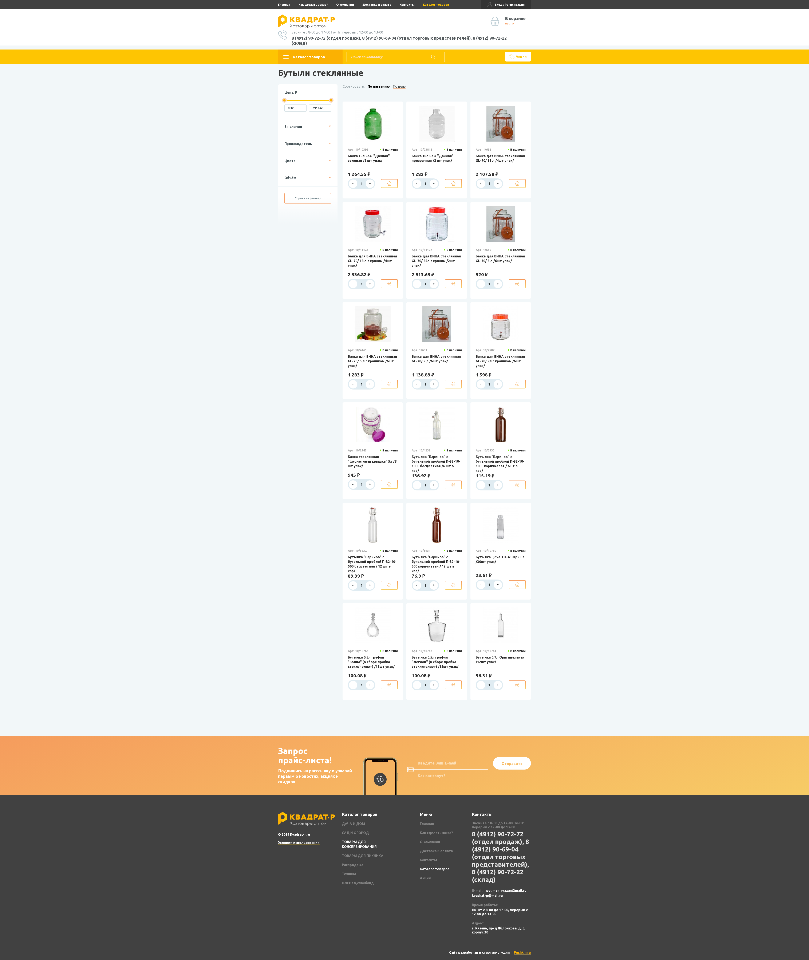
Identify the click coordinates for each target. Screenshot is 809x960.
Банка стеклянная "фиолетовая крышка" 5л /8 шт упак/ (372, 461)
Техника (349, 874)
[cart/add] (389, 183)
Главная (284, 4)
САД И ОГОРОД (355, 833)
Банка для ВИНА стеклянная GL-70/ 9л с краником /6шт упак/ (500, 361)
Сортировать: (353, 86)
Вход (498, 4)
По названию (379, 86)
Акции (521, 56)
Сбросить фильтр (308, 198)
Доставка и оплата (376, 4)
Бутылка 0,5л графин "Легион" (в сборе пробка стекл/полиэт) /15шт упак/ (435, 661)
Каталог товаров (436, 4)
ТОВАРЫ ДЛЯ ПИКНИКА (362, 856)
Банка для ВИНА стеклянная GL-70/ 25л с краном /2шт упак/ (436, 260)
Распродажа (352, 865)
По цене (399, 86)
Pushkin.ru (522, 952)
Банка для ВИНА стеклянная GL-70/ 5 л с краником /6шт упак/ (372, 361)
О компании (345, 4)
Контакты (407, 4)
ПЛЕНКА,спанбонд (358, 883)
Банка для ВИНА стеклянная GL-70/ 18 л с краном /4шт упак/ (372, 260)
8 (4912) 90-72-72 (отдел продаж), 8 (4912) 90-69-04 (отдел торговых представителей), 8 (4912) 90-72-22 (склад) (399, 41)
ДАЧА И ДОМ (353, 824)
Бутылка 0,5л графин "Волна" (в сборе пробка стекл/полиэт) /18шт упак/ (371, 661)
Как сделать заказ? (313, 4)
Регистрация (515, 4)
